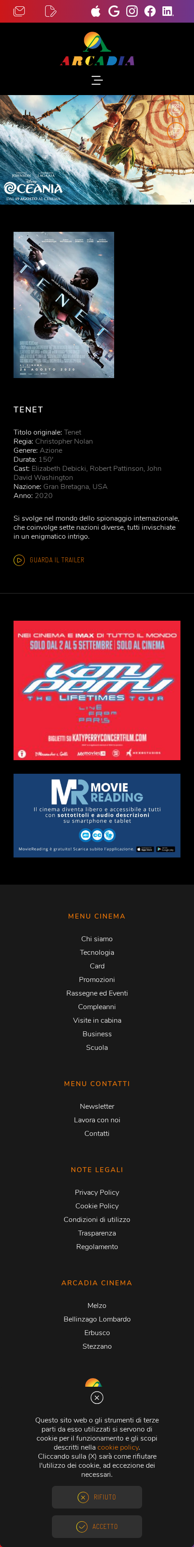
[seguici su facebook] (153, 12)
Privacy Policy (97, 1192)
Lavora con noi (97, 1120)
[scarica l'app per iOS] (99, 12)
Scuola (97, 1048)
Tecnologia (97, 953)
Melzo (97, 1306)
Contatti (97, 1134)
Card (97, 966)
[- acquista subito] (97, 150)
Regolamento (97, 1247)
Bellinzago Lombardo (97, 1319)
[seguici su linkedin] (171, 12)
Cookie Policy (97, 1206)
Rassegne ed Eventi (97, 993)
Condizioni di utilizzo (97, 1220)
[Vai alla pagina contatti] (29, 11)
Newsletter (97, 1106)
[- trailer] (176, 109)
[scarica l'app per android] (117, 12)
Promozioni (97, 980)
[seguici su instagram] (135, 12)
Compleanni (97, 1007)
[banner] (97, 815)
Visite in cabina (97, 1020)
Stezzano (97, 1346)
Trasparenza (97, 1233)
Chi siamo (97, 939)
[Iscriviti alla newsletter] (61, 11)
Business (97, 1034)
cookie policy (118, 1447)
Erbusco (97, 1333)
